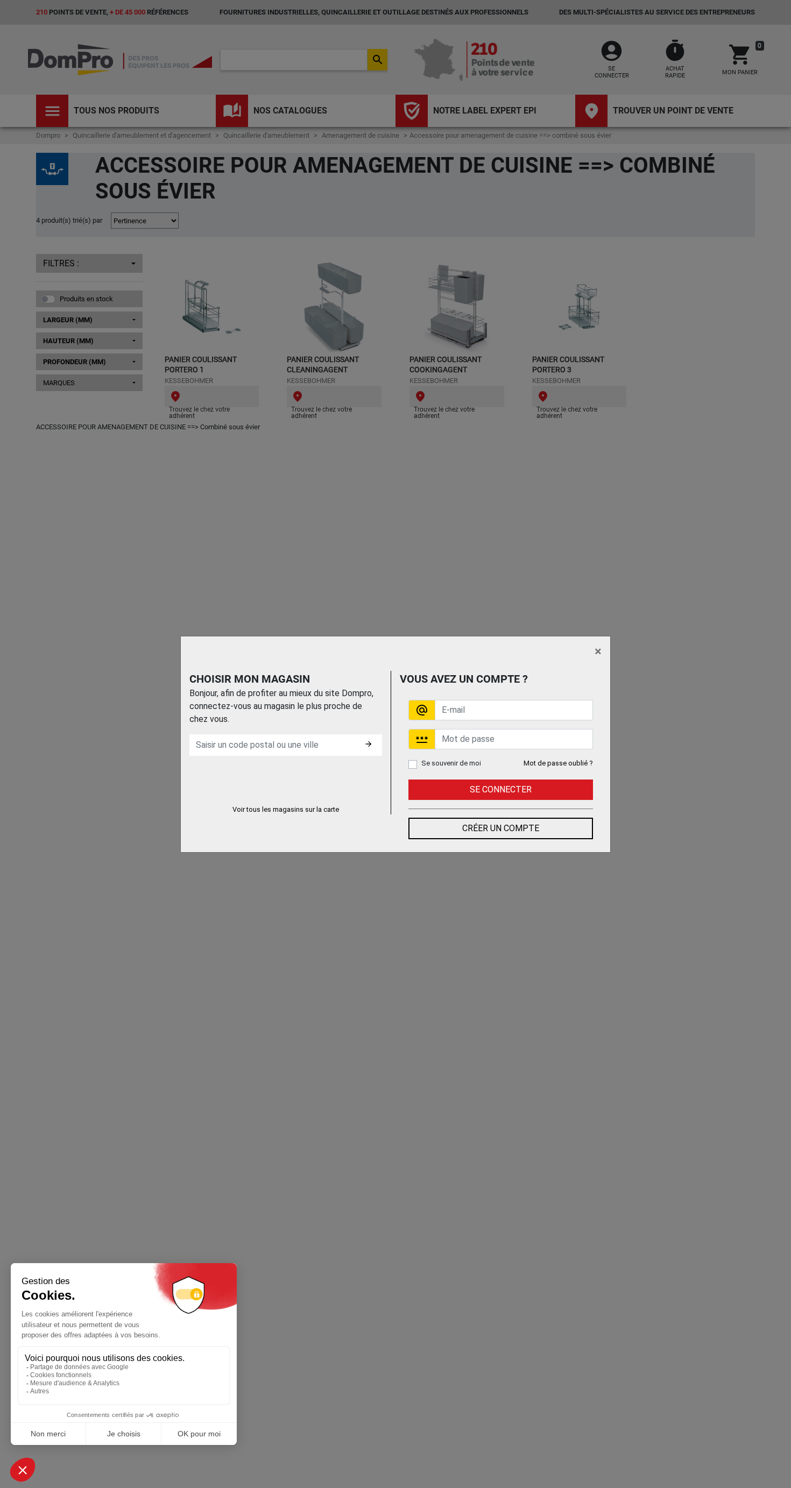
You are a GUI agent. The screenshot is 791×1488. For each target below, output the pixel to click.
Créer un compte (500, 828)
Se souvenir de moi (451, 763)
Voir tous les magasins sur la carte (285, 809)
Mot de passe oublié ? (558, 763)
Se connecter (501, 789)
